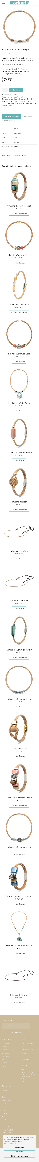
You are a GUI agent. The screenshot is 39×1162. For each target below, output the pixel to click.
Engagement (6, 1053)
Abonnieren (16, 1033)
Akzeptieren (19, 1147)
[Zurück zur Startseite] (19, 2)
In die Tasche (16, 90)
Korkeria (16, 101)
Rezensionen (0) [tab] (9, 121)
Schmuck (20, 97)
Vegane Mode (19, 103)
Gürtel (4, 1103)
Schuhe (4, 1113)
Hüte (3, 1107)
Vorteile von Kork (27, 1050)
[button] (3, 2)
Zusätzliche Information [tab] (11, 116)
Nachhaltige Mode (26, 101)
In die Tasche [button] (19, 263)
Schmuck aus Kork (8, 103)
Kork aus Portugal (27, 1043)
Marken (4, 1050)
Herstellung (24, 1046)
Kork (32, 99)
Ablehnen (19, 1152)
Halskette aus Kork (24, 99)
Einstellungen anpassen (19, 1156)
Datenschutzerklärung (10, 1143)
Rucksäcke (5, 1094)
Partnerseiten (6, 1056)
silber (20, 133)
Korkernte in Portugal (28, 1074)
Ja (14, 151)
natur (15, 133)
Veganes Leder (7, 105)
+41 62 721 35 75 (7, 1130)
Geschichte (6, 1043)
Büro (3, 1116)
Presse (4, 1059)
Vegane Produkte (30, 103)
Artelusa (14, 99)
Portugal (16, 146)
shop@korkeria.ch (8, 1132)
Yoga (3, 1110)
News (4, 1066)
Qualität (4, 1046)
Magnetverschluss (20, 155)
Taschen (4, 1090)
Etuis (3, 1097)
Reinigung (24, 1053)
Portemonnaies (7, 1100)
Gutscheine (25, 1056)
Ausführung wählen (19, 213)
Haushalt (5, 1120)
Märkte (4, 1063)
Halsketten (13, 97)
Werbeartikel (25, 1059)
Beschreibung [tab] (27, 116)
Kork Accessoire (7, 101)
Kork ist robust (26, 1081)
